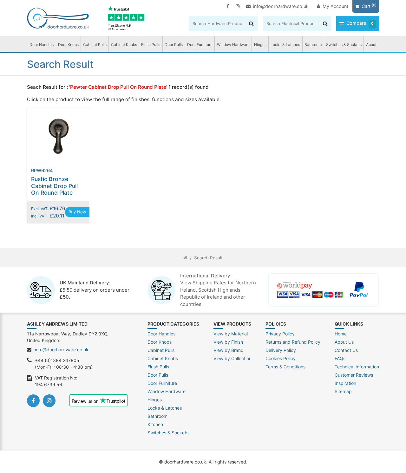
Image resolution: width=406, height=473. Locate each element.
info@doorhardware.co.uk (281, 6)
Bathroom (313, 44)
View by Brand (228, 350)
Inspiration (345, 383)
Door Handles (41, 44)
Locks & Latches (285, 44)
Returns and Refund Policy (292, 342)
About (371, 44)
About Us (344, 342)
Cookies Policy (280, 358)
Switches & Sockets (344, 44)
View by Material (230, 333)
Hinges (260, 44)
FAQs (340, 358)
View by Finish (228, 342)
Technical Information (357, 366)
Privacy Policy (280, 333)
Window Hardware (233, 44)
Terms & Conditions (285, 366)
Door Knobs (68, 44)
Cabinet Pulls (95, 44)
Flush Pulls (150, 44)
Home (341, 333)
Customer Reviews (354, 375)
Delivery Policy (280, 350)
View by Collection (232, 358)
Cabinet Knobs (124, 44)
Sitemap (343, 391)
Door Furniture (200, 44)
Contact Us (346, 350)
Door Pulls (174, 44)
